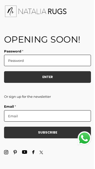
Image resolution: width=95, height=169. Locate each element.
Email (10, 106)
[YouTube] (24, 152)
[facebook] (33, 152)
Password (13, 51)
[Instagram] (6, 152)
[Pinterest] (15, 152)
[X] (41, 152)
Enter (47, 76)
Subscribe (47, 132)
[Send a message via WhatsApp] (84, 138)
